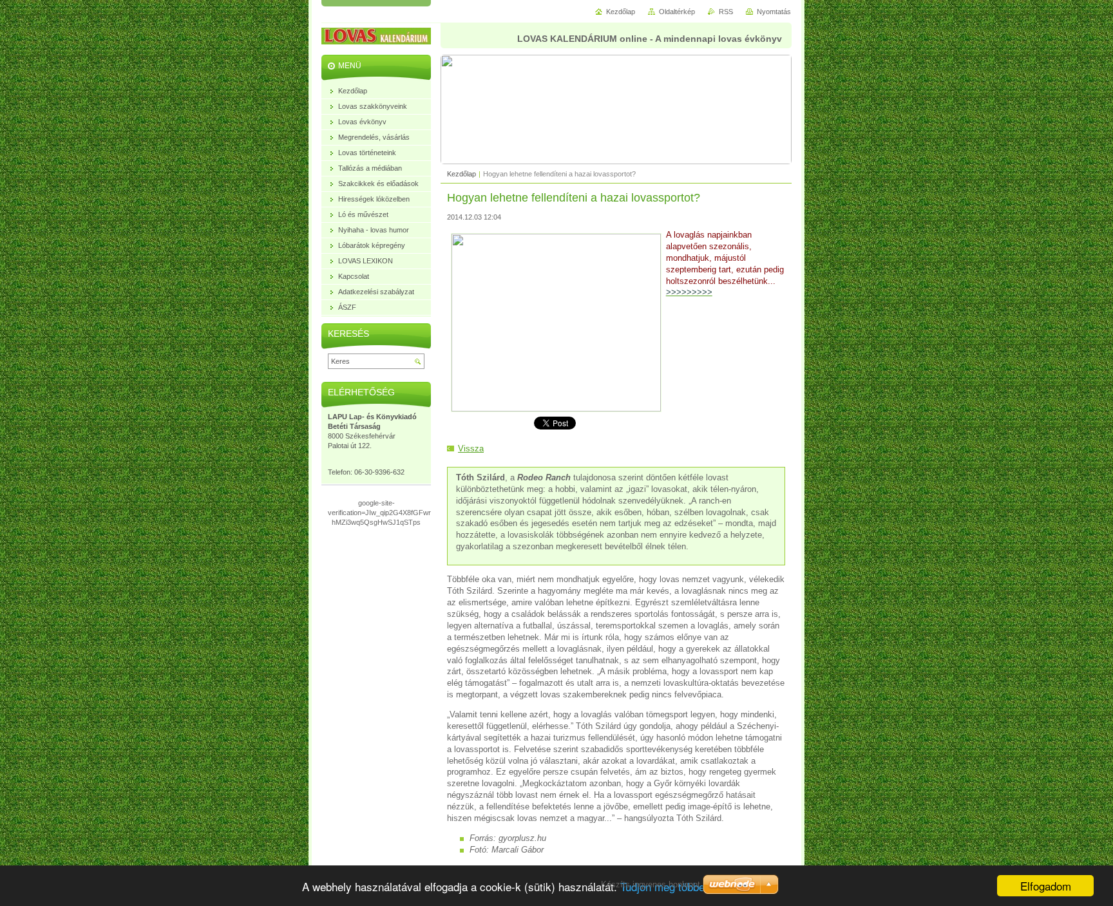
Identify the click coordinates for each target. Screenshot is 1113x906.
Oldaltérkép (677, 11)
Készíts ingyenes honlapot (650, 884)
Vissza (471, 448)
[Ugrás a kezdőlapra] (385, 38)
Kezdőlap (461, 174)
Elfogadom (1045, 886)
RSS (726, 11)
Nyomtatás (774, 11)
